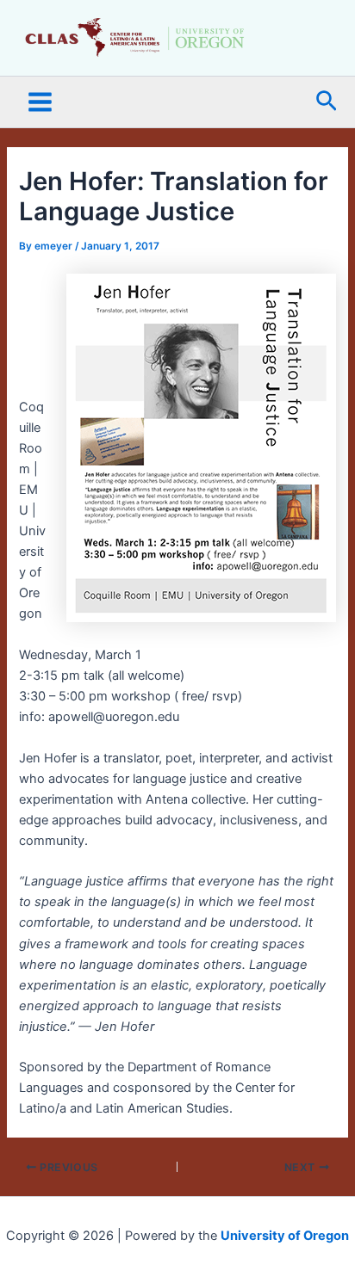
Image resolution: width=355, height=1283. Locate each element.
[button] (326, 102)
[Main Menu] (40, 102)
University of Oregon (285, 1235)
